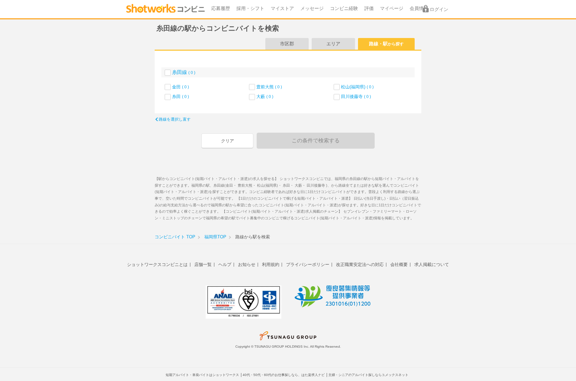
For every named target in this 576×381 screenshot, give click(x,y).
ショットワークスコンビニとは (157, 264)
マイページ (391, 8)
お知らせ (246, 264)
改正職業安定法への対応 (360, 264)
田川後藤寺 (356, 96)
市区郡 (287, 43)
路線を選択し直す (175, 119)
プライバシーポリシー (307, 264)
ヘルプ (224, 264)
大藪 (264, 96)
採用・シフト (250, 8)
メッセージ (312, 8)
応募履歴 (220, 8)
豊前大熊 (269, 86)
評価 (369, 8)
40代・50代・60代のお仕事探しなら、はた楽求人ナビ (284, 375)
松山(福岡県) (357, 86)
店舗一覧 (203, 264)
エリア (333, 43)
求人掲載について (431, 264)
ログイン (439, 9)
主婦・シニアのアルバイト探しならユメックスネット (368, 375)
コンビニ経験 (344, 8)
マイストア (282, 8)
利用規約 (270, 264)
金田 (180, 86)
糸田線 (183, 72)
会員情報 (419, 8)
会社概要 (399, 264)
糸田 (180, 96)
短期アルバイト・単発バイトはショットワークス (202, 375)
